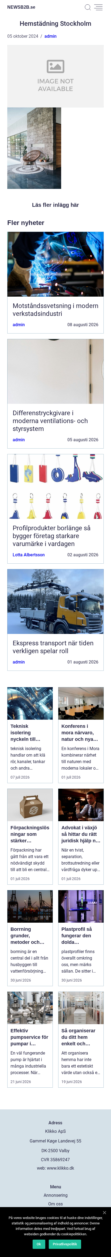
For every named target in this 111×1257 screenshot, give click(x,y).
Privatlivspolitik (65, 1244)
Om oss (55, 1204)
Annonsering (56, 1195)
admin (50, 36)
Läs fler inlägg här (55, 205)
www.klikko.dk (60, 1168)
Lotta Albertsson (29, 554)
